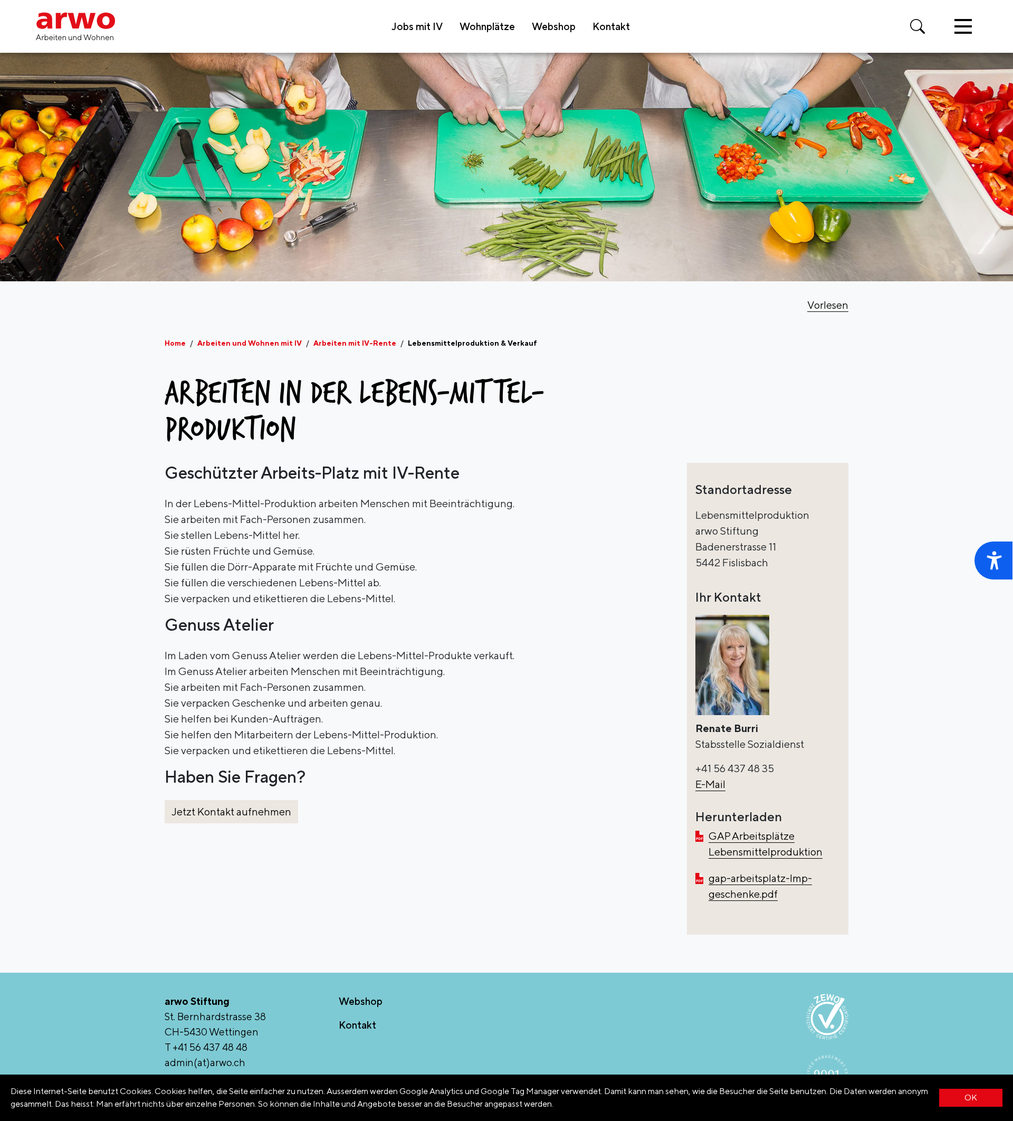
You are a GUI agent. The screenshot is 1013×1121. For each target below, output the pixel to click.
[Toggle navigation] (963, 26)
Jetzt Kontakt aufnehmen (231, 811)
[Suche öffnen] (917, 26)
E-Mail (710, 784)
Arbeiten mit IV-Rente (354, 343)
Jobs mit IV (417, 26)
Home (175, 343)
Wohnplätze (487, 26)
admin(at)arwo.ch (205, 1062)
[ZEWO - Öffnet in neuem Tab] (827, 1016)
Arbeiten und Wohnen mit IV (249, 343)
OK (970, 1097)
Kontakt (611, 26)
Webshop (554, 26)
